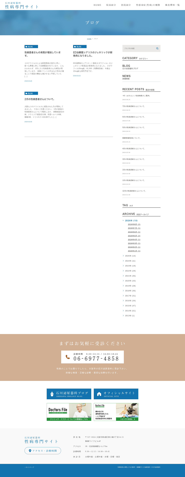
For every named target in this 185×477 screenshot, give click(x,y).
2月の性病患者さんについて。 (40, 99)
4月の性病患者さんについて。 (134, 149)
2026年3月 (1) (134, 243)
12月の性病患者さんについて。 (134, 191)
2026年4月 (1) (134, 239)
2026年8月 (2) (134, 224)
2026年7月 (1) (134, 228)
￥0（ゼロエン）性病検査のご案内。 (136, 96)
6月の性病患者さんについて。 (134, 117)
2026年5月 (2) (134, 236)
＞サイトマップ (29, 467)
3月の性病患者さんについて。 (134, 159)
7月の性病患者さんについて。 (134, 106)
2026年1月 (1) (134, 251)
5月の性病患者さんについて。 (134, 127)
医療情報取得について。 (132, 138)
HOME (89, 39)
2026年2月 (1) (134, 247)
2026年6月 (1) (134, 232)
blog (30, 46)
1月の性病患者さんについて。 (134, 180)
